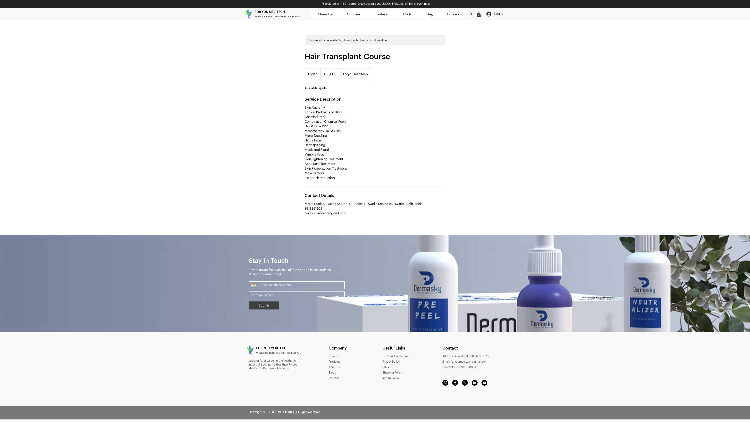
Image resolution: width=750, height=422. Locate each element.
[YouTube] (484, 383)
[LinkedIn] (475, 383)
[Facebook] (455, 383)
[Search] (471, 14)
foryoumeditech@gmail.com (469, 361)
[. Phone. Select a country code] (255, 285)
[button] (381, 14)
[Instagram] (445, 383)
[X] (465, 383)
